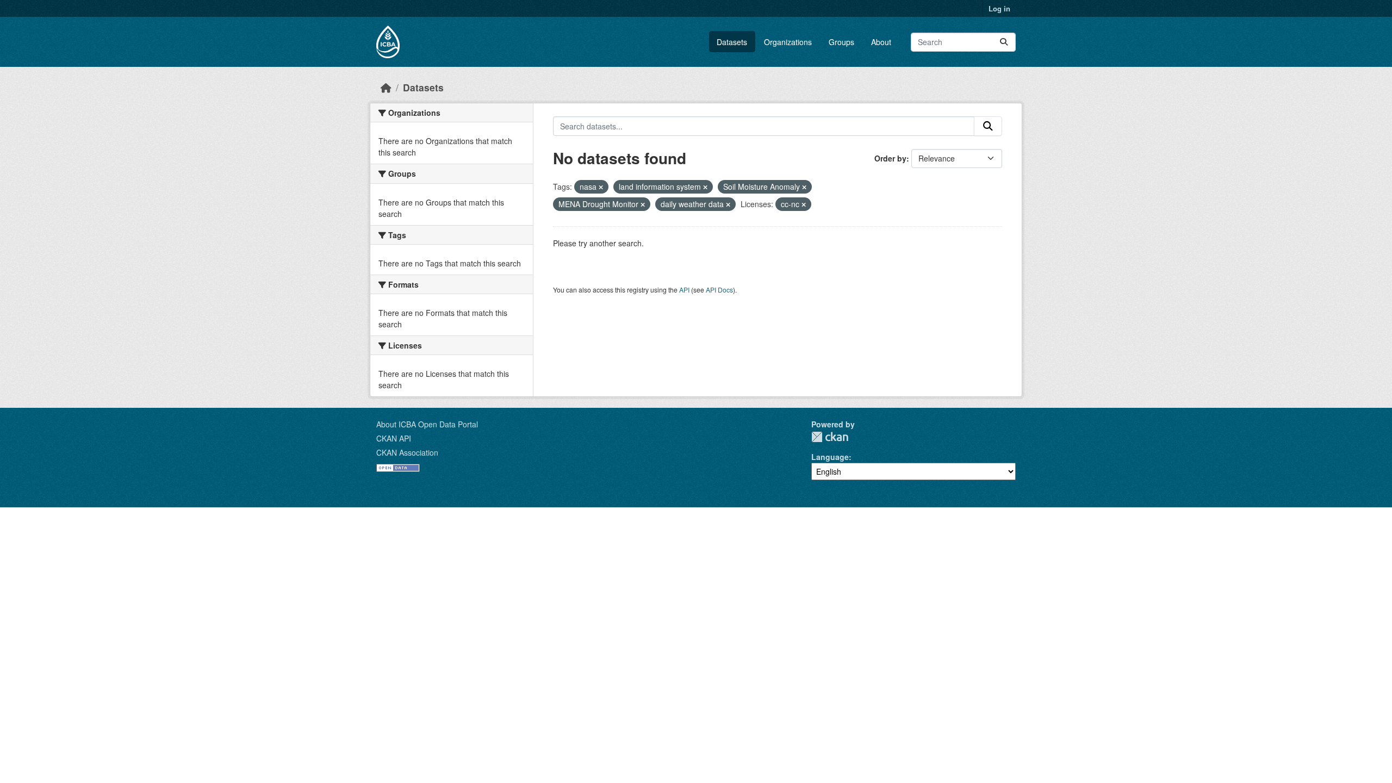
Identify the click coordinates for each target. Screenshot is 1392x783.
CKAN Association (407, 452)
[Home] (386, 87)
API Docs (719, 289)
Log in (999, 8)
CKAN (829, 437)
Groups (841, 41)
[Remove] (601, 187)
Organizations (788, 41)
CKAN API (393, 438)
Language (830, 456)
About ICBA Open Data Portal (427, 424)
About (881, 41)
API (684, 289)
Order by (890, 158)
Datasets (732, 41)
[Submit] (1004, 42)
